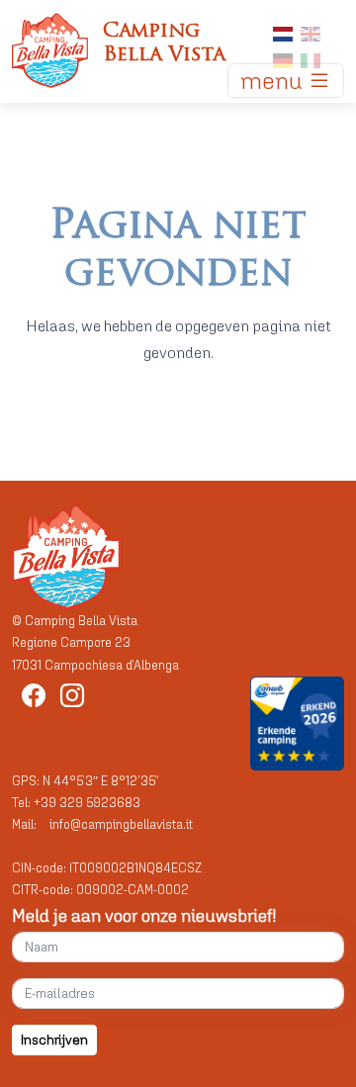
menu (274, 80)
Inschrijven (54, 1039)
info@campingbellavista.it (121, 824)
